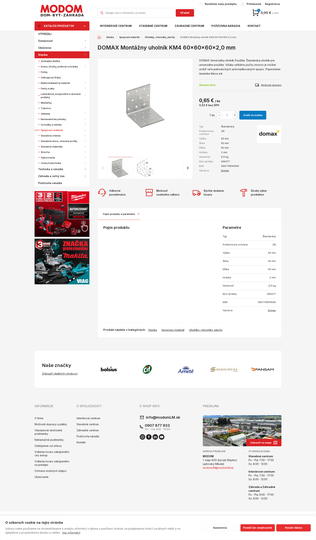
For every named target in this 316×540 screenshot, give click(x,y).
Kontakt (254, 25)
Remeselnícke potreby (53, 119)
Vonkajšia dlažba (50, 61)
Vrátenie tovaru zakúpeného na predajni (52, 463)
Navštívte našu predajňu (221, 3)
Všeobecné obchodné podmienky (48, 432)
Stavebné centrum (153, 25)
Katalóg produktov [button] (59, 25)
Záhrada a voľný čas (51, 176)
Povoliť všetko (293, 527)
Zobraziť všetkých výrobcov (60, 373)
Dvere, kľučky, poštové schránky (59, 66)
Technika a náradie (50, 169)
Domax (225, 170)
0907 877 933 (157, 425)
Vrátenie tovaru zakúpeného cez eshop (52, 453)
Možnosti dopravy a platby (51, 424)
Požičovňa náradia (225, 25)
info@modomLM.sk (163, 417)
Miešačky (46, 102)
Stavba (43, 54)
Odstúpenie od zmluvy (48, 445)
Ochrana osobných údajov (51, 470)
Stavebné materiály (52, 146)
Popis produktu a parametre (119, 214)
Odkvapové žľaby (51, 77)
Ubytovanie (41, 476)
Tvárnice (46, 108)
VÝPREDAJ (45, 33)
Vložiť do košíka (252, 115)
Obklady (45, 113)
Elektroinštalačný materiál (55, 83)
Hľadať (184, 12)
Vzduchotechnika (51, 163)
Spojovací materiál (52, 130)
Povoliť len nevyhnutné (257, 527)
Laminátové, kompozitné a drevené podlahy (61, 95)
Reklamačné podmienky (49, 439)
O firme (39, 418)
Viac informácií (71, 532)
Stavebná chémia (51, 135)
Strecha (45, 152)
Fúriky (44, 72)
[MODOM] (62, 11)
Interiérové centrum (116, 25)
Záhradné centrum (189, 25)
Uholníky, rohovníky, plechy (160, 37)
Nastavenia (220, 527)
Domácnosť (45, 40)
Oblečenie (44, 47)
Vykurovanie (48, 157)
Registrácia (272, 3)
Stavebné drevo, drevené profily (59, 141)
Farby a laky (47, 88)
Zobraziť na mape (260, 442)
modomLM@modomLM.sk (218, 467)
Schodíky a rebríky (51, 124)
